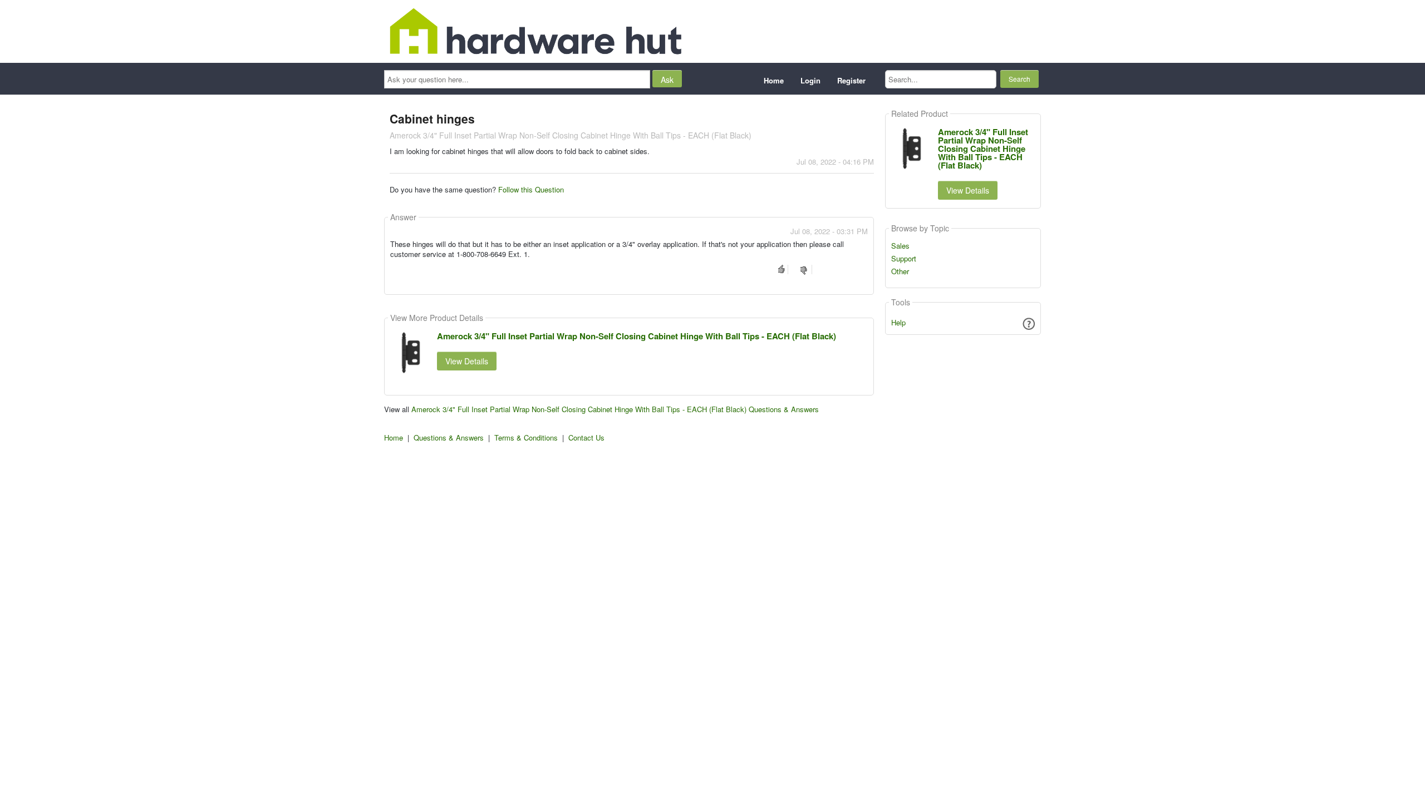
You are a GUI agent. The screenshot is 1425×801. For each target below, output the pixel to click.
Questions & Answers (449, 437)
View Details (466, 361)
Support (903, 259)
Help (898, 322)
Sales (900, 246)
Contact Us (586, 437)
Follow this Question (531, 189)
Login (810, 80)
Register (851, 80)
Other (900, 271)
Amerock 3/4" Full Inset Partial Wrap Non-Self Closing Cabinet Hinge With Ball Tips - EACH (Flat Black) (636, 336)
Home (774, 80)
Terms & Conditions (526, 437)
